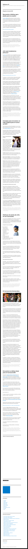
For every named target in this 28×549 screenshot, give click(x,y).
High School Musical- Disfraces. (8, 532)
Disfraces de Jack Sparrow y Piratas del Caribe (10, 535)
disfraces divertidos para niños (8, 284)
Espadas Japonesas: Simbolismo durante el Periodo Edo (11, 518)
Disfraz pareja (6, 504)
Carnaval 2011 (16, 44)
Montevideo (17, 365)
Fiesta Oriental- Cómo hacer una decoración (10, 528)
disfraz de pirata (15, 285)
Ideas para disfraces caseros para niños (9, 530)
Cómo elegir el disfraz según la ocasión (9, 516)
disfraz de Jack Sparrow (10, 285)
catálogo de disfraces (14, 93)
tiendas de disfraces (16, 91)
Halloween (5, 506)
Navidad (5, 508)
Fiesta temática (6, 505)
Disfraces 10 (6, 4)
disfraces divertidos (10, 45)
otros (11, 44)
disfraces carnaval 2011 (7, 429)
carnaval (14, 44)
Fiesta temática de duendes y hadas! (9, 520)
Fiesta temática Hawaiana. (7, 526)
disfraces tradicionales (12, 208)
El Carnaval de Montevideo (11, 291)
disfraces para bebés (8, 114)
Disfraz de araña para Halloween (8, 523)
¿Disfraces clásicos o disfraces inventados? (10, 524)
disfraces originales (15, 45)
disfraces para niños (13, 114)
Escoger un (5, 18)
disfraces (7, 45)
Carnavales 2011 (4, 428)
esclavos (9, 365)
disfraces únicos (17, 208)
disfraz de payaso (18, 114)
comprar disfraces (5, 113)
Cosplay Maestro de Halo (7, 521)
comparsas (4, 365)
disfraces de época (12, 429)
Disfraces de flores (6, 519)
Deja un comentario (5, 116)
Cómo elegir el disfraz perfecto (8, 517)
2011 (14, 364)
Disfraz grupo (5, 502)
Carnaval (12, 207)
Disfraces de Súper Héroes (7, 525)
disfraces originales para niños (16, 284)
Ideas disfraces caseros (7, 507)
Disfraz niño (5, 503)
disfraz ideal (18, 45)
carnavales (4, 45)
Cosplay (5, 501)
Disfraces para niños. (7, 534)
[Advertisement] (6, 489)
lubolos (15, 365)
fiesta (10, 365)
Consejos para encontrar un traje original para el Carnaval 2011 (11, 122)
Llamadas (13, 365)
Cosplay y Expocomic (7, 527)
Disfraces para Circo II (7, 533)
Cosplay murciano (6, 531)
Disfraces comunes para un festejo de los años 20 (11, 522)
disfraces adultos (16, 428)
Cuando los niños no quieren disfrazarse (9, 529)
